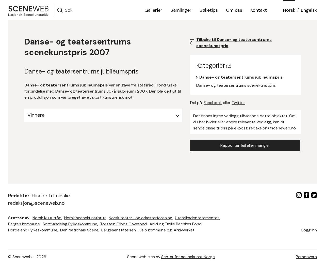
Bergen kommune (24, 224)
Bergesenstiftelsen (118, 230)
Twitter (238, 102)
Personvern (306, 256)
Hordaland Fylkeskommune (32, 230)
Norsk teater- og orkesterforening (140, 218)
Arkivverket (184, 230)
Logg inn (309, 230)
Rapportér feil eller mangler (245, 145)
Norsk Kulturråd (46, 218)
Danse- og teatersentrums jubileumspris (241, 77)
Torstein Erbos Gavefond (123, 224)
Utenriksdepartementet (197, 218)
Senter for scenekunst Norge (188, 256)
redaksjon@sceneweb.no (272, 128)
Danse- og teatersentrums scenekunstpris (236, 85)
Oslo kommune (152, 230)
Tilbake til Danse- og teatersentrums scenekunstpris (234, 42)
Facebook (213, 102)
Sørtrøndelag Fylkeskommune (70, 224)
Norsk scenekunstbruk (85, 218)
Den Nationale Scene (79, 230)
